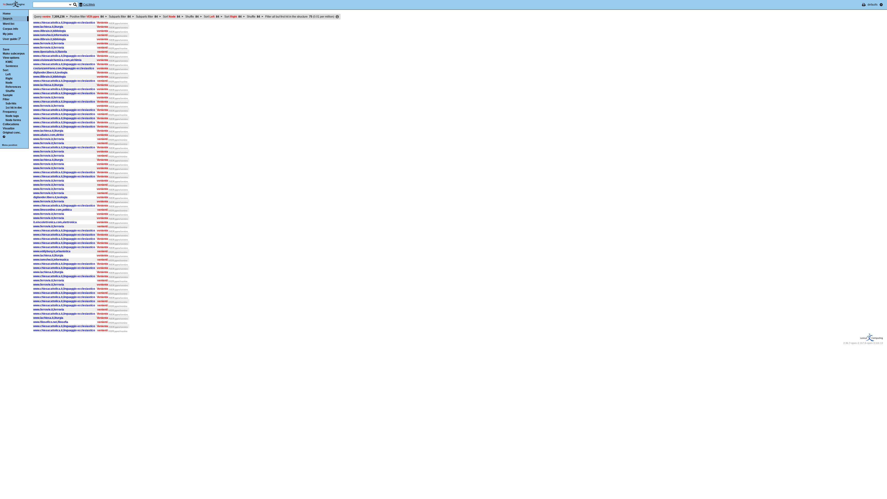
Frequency (10, 111)
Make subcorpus (14, 53)
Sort (5, 70)
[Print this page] (864, 4)
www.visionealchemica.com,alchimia (57, 60)
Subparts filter (120, 16)
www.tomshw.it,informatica (51, 35)
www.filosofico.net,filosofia (50, 322)
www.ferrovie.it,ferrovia (48, 43)
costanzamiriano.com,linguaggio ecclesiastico (63, 68)
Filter (6, 99)
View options (11, 57)
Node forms (13, 120)
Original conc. (12, 132)
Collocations (11, 124)
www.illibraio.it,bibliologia (49, 31)
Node (9, 82)
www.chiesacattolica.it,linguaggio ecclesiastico (64, 22)
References (13, 86)
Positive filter (87, 16)
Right (9, 78)
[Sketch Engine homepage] (17, 4)
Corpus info (10, 28)
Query (49, 16)
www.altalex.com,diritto (48, 135)
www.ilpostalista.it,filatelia (50, 51)
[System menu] (881, 4)
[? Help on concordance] (4, 136)
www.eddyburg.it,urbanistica (51, 251)
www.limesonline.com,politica (52, 209)
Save (6, 49)
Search (7, 18)
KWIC (9, 62)
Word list (8, 23)
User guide (10, 39)
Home (7, 13)
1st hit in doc (14, 107)
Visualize (9, 128)
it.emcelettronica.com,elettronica (55, 222)
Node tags (12, 116)
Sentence (12, 66)
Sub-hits (11, 103)
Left (8, 74)
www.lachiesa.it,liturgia (48, 26)
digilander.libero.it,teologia (50, 72)
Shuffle (10, 91)
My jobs (8, 34)
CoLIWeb (89, 4)
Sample (8, 95)
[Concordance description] (337, 16)
